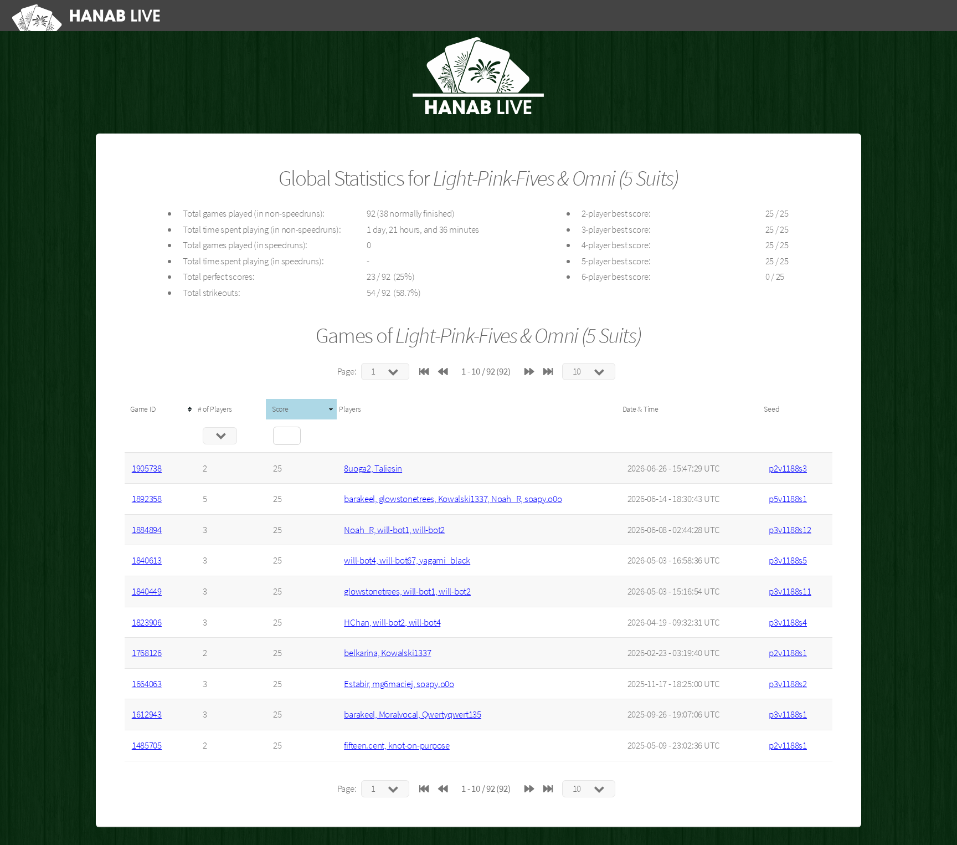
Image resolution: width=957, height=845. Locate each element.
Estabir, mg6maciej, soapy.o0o (399, 684)
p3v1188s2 (788, 684)
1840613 (147, 560)
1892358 (147, 499)
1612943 (147, 714)
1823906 (147, 622)
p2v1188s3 (788, 468)
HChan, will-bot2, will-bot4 (392, 622)
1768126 (147, 653)
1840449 (147, 591)
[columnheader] (160, 409)
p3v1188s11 (790, 591)
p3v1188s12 (790, 530)
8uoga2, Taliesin (373, 468)
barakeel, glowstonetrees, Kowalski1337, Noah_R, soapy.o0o (453, 499)
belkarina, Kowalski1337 (387, 653)
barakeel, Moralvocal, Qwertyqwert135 (412, 714)
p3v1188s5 (788, 560)
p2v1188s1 (788, 653)
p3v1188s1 (788, 714)
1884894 (147, 530)
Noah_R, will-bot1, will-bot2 (394, 530)
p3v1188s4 (788, 622)
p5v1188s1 (788, 499)
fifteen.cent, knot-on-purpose (396, 745)
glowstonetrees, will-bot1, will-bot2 (407, 591)
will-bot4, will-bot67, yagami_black (407, 560)
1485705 (147, 745)
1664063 (147, 684)
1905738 (147, 468)
